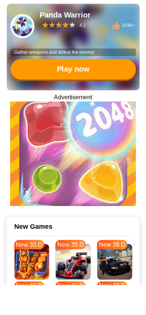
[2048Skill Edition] (73, 154)
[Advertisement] (73, 305)
